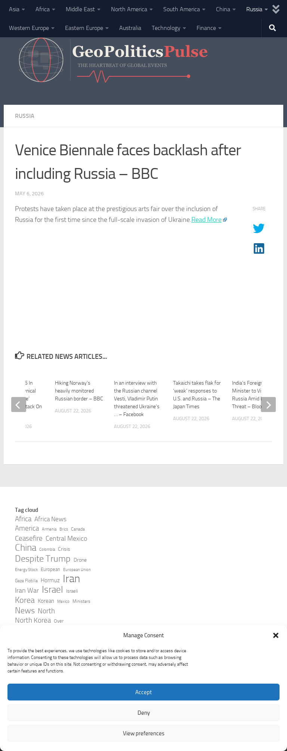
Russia (254, 9)
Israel (52, 589)
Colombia (47, 549)
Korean (46, 601)
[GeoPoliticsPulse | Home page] (114, 62)
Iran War (27, 590)
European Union (77, 569)
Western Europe (29, 27)
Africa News (50, 519)
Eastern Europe (84, 27)
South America (181, 9)
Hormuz (50, 580)
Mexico (63, 601)
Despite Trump (43, 558)
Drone (80, 560)
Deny (144, 712)
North (46, 611)
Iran (71, 578)
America (27, 528)
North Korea (33, 620)
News (25, 610)
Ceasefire (29, 538)
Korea (25, 600)
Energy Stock (26, 569)
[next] (268, 404)
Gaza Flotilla (26, 580)
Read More (206, 220)
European (50, 569)
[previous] (18, 404)
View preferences (143, 733)
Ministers (81, 601)
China (223, 9)
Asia (14, 9)
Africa (43, 9)
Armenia (49, 529)
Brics (63, 529)
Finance (206, 27)
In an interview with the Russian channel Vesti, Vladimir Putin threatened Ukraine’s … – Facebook (137, 399)
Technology (166, 27)
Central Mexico (66, 538)
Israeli (72, 591)
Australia (130, 27)
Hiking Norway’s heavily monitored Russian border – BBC (79, 391)
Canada (78, 529)
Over (59, 621)
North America (129, 9)
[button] (276, 635)
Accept (143, 692)
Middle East (80, 9)
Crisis (64, 549)
